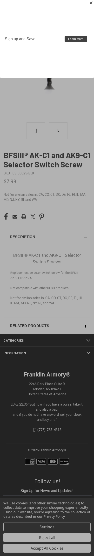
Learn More (75, 39)
